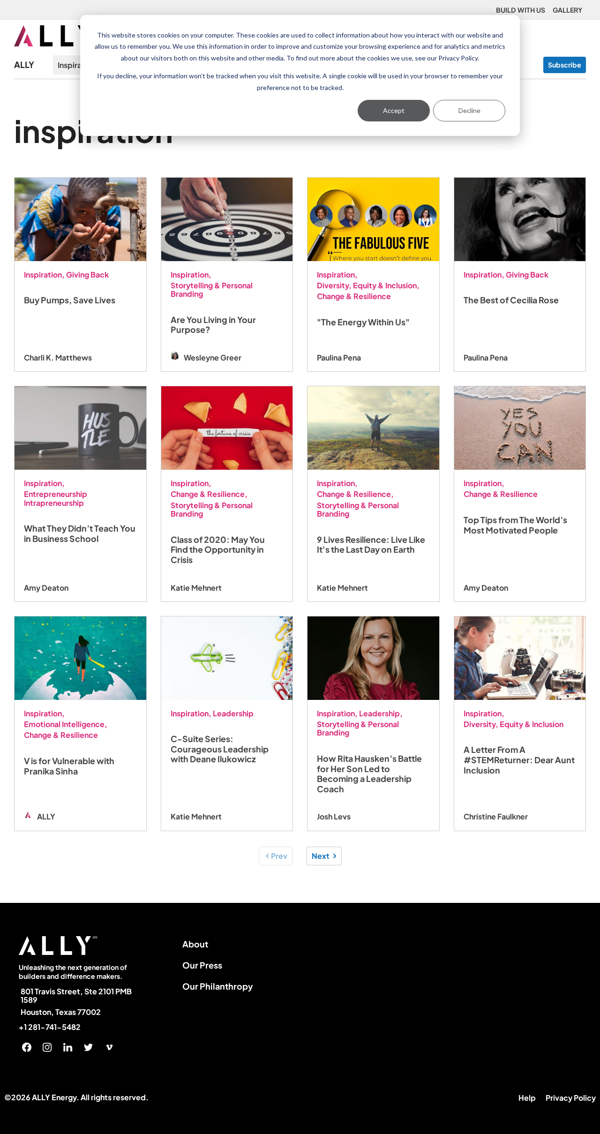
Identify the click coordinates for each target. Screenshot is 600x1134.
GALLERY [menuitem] (567, 10)
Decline (469, 110)
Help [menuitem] (527, 1098)
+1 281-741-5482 (50, 1027)
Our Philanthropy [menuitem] (217, 986)
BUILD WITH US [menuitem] (520, 10)
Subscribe (564, 64)
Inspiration (77, 65)
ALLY (24, 65)
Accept (394, 110)
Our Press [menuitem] (202, 965)
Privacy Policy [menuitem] (571, 1098)
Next (321, 856)
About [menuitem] (195, 944)
